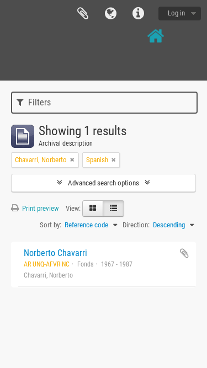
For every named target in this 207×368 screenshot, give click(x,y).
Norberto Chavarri (55, 253)
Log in (176, 13)
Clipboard (83, 14)
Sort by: (50, 225)
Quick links (138, 14)
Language (110, 14)
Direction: (136, 225)
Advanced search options (103, 183)
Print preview (39, 208)
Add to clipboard (184, 253)
